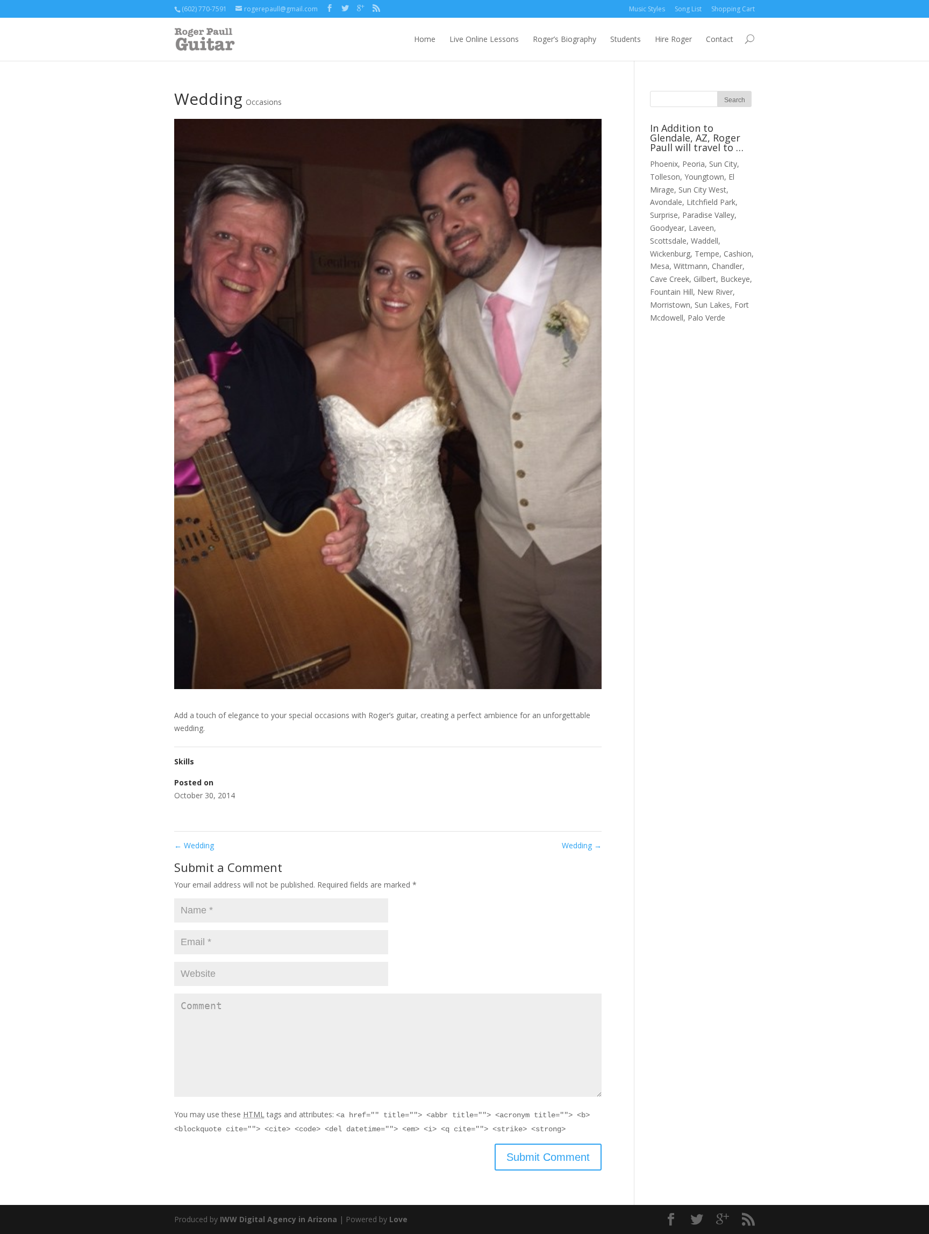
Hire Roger (673, 39)
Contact (719, 39)
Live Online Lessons (484, 39)
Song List (688, 8)
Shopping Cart (733, 8)
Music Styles (647, 8)
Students (625, 39)
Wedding (194, 845)
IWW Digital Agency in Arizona (278, 1219)
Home (424, 39)
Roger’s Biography (564, 39)
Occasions (264, 102)
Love (398, 1219)
